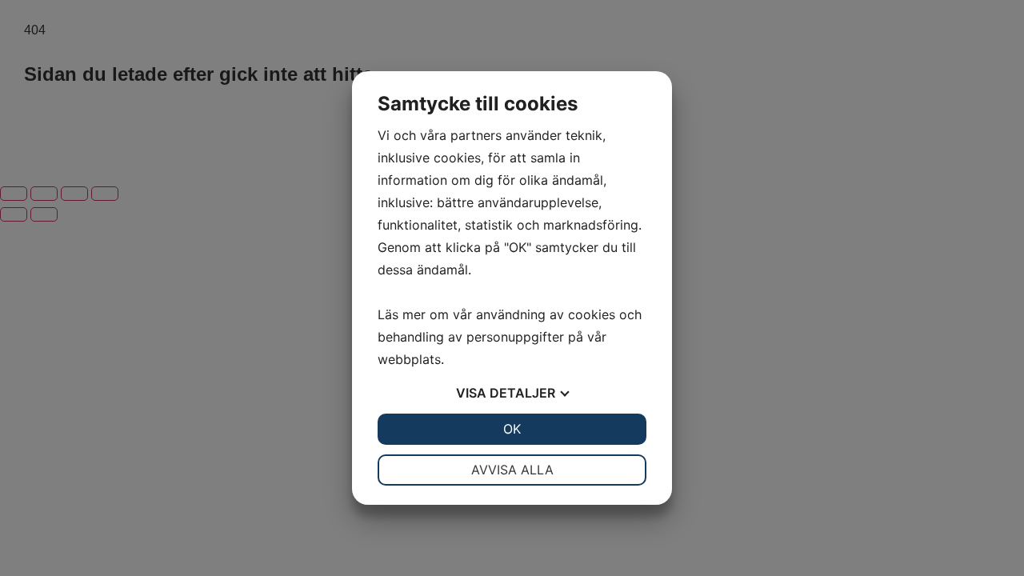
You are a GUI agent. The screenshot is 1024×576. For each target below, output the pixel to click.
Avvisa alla (512, 470)
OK (512, 429)
